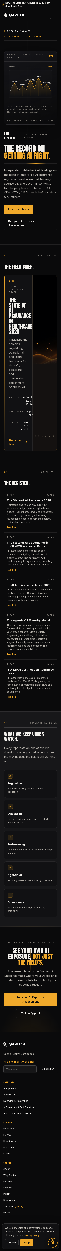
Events (6, 1212)
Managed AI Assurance (15, 1100)
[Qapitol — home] (14, 15)
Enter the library (18, 209)
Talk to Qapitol (30, 1013)
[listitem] (30, 511)
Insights (7, 1193)
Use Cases (9, 1147)
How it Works (10, 1141)
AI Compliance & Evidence (17, 1113)
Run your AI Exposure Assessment (22, 223)
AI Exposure (9, 1088)
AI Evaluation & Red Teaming (18, 1107)
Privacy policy (31, 1235)
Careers (7, 1187)
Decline (12, 1242)
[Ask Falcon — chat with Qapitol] (53, 1243)
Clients (7, 1153)
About (6, 1168)
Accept (26, 1242)
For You (7, 1135)
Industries (8, 1128)
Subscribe (47, 1069)
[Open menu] (53, 15)
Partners (7, 1181)
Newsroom (9, 1200)
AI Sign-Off (9, 1094)
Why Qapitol (9, 1175)
